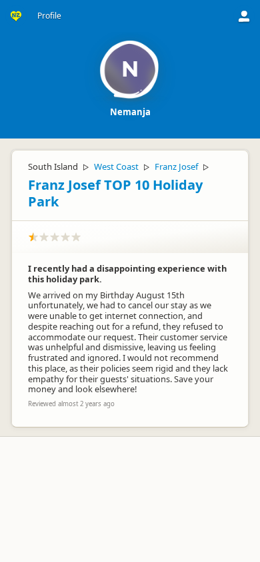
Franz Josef (176, 166)
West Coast (116, 166)
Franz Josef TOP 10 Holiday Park (115, 193)
